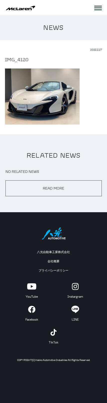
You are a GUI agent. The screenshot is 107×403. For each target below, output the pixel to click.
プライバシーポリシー (53, 270)
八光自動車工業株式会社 (53, 252)
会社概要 (53, 261)
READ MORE (53, 188)
